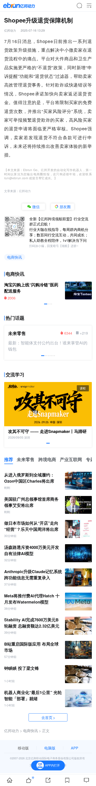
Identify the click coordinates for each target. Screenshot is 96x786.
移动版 (23, 747)
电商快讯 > (32, 730)
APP (74, 747)
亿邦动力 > (13, 730)
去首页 (46, 717)
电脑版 (49, 747)
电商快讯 (14, 257)
